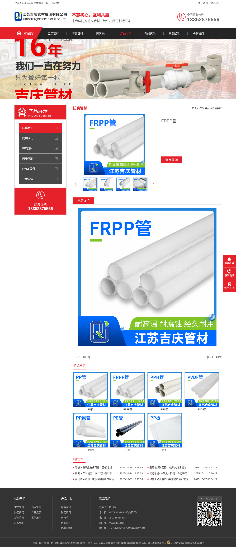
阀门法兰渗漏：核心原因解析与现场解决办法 (96, 479)
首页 (194, 108)
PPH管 (86, 357)
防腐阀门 (101, 33)
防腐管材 (77, 33)
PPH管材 (54, 542)
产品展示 (125, 33)
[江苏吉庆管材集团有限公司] (40, 21)
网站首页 (29, 33)
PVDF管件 (28, 168)
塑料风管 (65, 542)
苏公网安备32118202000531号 (187, 542)
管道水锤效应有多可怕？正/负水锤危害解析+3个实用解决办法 (96, 467)
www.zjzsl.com (116, 522)
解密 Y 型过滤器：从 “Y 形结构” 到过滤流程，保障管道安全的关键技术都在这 (96, 473)
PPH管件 (28, 158)
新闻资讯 (149, 33)
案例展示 (174, 33)
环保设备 (27, 178)
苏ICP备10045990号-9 (154, 542)
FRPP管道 (43, 542)
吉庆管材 (53, 33)
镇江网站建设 (133, 542)
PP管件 (27, 148)
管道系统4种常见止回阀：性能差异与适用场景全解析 (170, 473)
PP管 (219, 357)
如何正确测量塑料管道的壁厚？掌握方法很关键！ (170, 479)
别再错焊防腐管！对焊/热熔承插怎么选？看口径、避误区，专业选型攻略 (170, 467)
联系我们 (215, 3)
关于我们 (203, 3)
